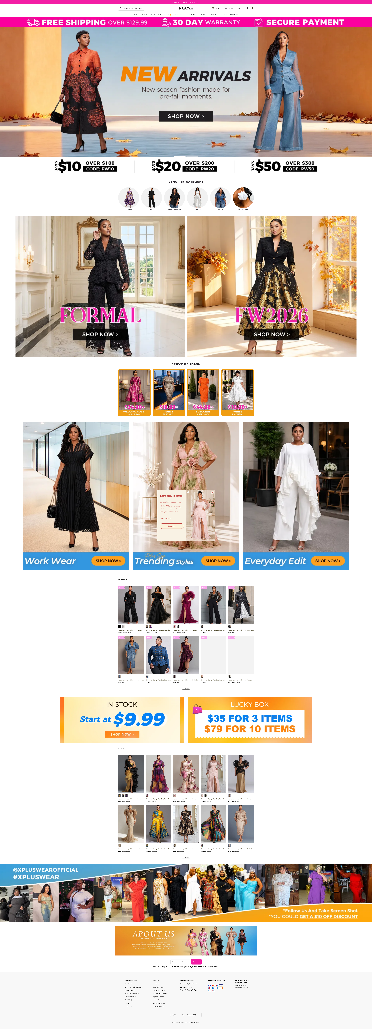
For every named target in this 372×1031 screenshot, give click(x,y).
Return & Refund (130, 997)
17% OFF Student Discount (134, 987)
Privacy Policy (157, 1000)
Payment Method (158, 997)
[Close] (212, 492)
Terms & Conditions (159, 1003)
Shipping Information (132, 993)
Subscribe (196, 962)
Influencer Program (159, 990)
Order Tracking (130, 990)
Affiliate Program (158, 987)
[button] (131, 8)
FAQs (127, 1003)
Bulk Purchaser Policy (160, 993)
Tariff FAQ (128, 1000)
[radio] (119, 626)
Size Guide (128, 984)
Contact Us (129, 1006)
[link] (190, 15)
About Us (156, 984)
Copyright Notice (158, 1006)
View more (185, 688)
